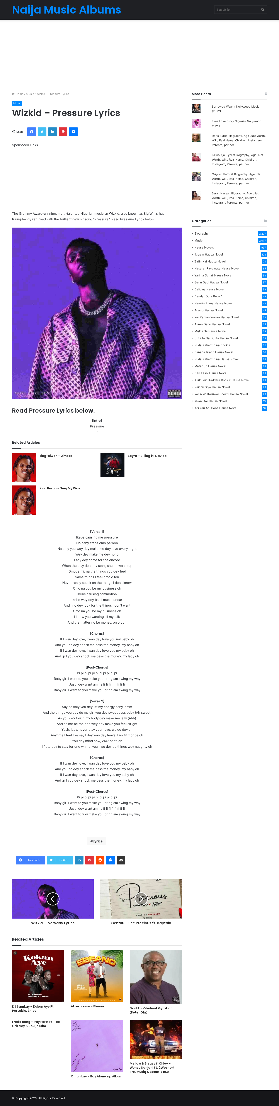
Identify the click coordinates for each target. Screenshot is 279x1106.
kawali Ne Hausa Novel (210, 401)
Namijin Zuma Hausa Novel (213, 303)
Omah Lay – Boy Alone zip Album (96, 1076)
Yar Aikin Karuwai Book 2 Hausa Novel (221, 394)
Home (19, 94)
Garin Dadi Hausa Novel (211, 282)
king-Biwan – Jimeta (55, 456)
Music (30, 94)
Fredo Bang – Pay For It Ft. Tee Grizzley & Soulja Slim (36, 1024)
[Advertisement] (139, 54)
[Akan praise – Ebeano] (97, 976)
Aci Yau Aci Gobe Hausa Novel (215, 408)
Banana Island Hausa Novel (213, 352)
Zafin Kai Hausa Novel (210, 261)
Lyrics (98, 841)
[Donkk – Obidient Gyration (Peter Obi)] (156, 977)
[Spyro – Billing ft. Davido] (112, 465)
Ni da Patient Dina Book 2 (212, 345)
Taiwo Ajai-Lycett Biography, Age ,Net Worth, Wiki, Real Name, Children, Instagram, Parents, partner (237, 159)
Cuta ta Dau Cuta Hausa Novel (216, 338)
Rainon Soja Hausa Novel (212, 387)
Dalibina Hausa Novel (209, 289)
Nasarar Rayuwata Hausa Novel (216, 268)
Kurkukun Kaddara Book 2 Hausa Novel (221, 380)
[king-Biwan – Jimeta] (24, 467)
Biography (201, 233)
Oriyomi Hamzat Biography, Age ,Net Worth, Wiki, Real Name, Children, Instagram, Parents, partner (237, 178)
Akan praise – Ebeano (88, 1006)
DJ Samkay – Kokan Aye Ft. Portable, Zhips (33, 1008)
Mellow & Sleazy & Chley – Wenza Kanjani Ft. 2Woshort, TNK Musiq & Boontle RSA (152, 1067)
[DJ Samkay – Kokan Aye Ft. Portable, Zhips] (38, 976)
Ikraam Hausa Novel (208, 254)
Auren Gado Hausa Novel (212, 324)
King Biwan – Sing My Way (59, 488)
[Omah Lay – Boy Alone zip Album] (97, 1046)
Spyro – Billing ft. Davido (147, 456)
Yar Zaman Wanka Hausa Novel (216, 317)
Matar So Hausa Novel (210, 366)
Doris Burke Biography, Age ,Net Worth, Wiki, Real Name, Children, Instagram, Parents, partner (239, 140)
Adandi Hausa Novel (208, 310)
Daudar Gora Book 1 (208, 296)
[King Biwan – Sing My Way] (24, 500)
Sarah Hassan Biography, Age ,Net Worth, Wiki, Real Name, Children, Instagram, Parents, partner (235, 198)
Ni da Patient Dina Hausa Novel (216, 359)
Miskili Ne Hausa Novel (210, 331)
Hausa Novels (204, 247)
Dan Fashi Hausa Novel (210, 373)
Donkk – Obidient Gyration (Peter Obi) (151, 1010)
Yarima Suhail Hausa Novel (213, 275)
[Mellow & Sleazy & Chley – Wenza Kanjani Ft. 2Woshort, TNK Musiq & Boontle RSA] (156, 1039)
